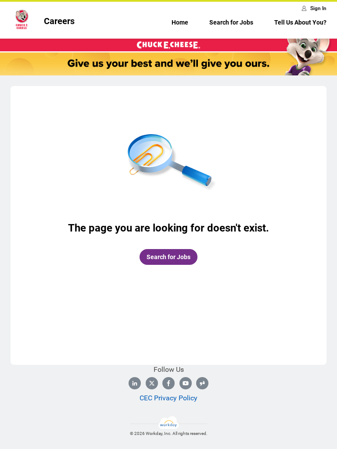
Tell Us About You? (300, 22)
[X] (152, 383)
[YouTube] (185, 383)
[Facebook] (168, 383)
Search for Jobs (231, 22)
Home (180, 22)
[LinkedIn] (135, 383)
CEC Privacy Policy (168, 398)
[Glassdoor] (202, 383)
